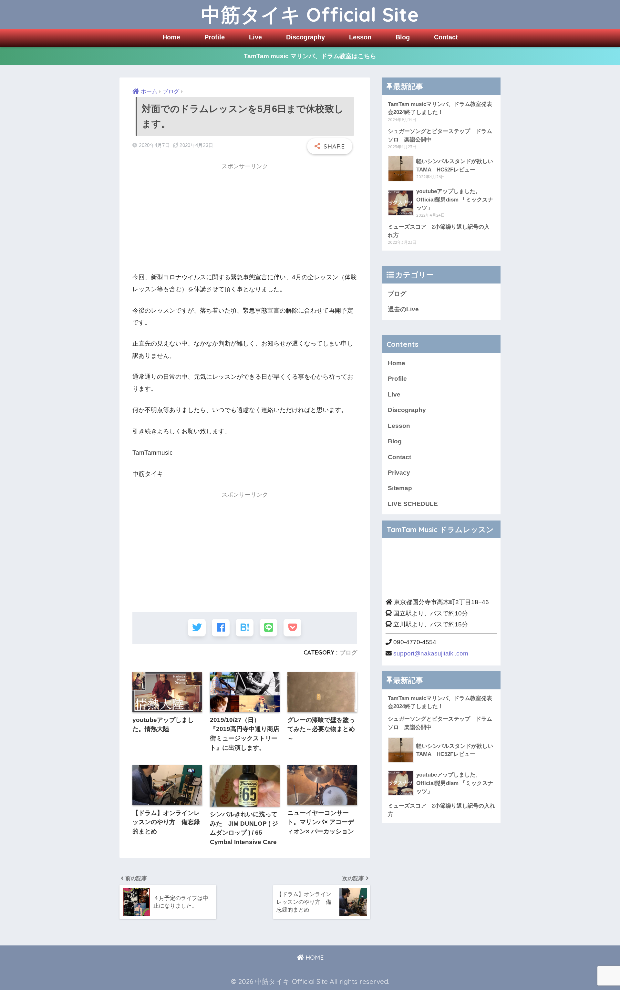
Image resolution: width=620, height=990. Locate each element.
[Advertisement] (244, 219)
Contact (446, 37)
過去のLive (403, 309)
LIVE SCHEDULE (413, 503)
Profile (214, 37)
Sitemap (400, 488)
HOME (314, 957)
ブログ (348, 652)
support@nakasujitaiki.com (430, 653)
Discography (305, 37)
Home (171, 37)
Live (255, 37)
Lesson (360, 37)
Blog (403, 37)
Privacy (399, 472)
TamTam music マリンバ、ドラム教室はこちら (310, 56)
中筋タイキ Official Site (310, 14)
